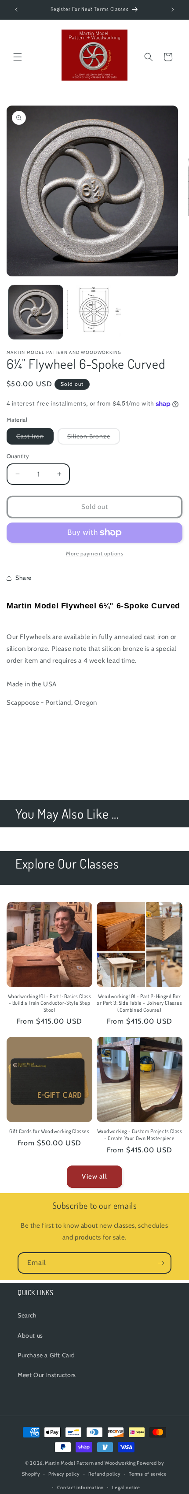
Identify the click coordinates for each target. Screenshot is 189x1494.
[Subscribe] (161, 1263)
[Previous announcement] (16, 9)
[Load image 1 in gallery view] (36, 312)
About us (30, 1335)
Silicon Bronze (93, 438)
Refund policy (104, 1474)
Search (27, 1315)
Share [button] (23, 578)
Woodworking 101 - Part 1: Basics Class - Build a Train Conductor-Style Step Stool (49, 1003)
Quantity (18, 455)
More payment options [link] (94, 553)
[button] (17, 57)
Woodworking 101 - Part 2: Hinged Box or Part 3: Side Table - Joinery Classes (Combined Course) (139, 1003)
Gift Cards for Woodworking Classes (49, 1131)
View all (94, 1176)
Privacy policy (64, 1474)
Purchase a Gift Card (46, 1355)
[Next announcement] (172, 9)
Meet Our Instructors (47, 1375)
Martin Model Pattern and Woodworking (90, 1463)
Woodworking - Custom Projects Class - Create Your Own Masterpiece (139, 1134)
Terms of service (148, 1474)
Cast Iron (35, 438)
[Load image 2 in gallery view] (94, 312)
